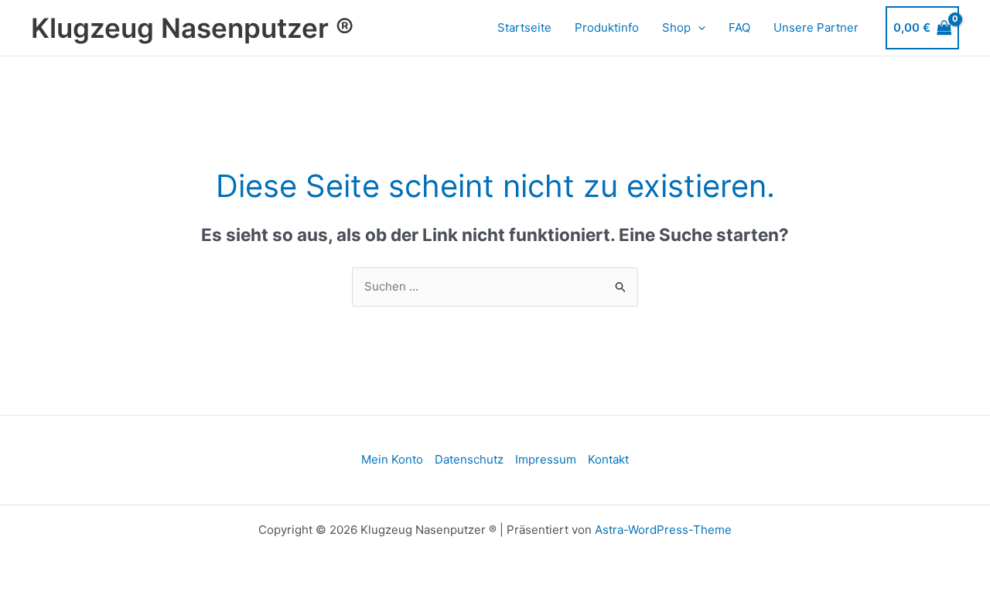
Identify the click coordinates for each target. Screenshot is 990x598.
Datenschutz (469, 459)
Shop (676, 27)
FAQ (739, 27)
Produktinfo (607, 27)
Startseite (524, 27)
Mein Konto (392, 459)
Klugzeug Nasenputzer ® (192, 28)
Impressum (545, 459)
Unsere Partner (816, 27)
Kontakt (608, 459)
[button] (698, 28)
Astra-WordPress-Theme (663, 529)
